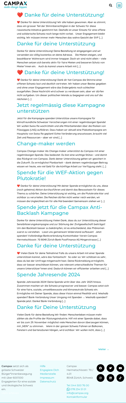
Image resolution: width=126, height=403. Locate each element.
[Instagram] (100, 378)
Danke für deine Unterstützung (56, 44)
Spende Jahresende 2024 (48, 275)
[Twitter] (110, 368)
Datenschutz (48, 381)
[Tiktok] (120, 378)
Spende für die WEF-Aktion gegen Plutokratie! (60, 175)
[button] (119, 5)
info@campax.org (77, 393)
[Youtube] (120, 368)
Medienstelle (48, 373)
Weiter (103, 349)
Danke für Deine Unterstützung (56, 307)
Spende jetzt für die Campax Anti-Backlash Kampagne (59, 210)
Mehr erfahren (10, 393)
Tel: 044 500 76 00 (78, 385)
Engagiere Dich (49, 370)
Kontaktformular (77, 396)
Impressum (47, 377)
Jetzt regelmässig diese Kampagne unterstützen (61, 108)
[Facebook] (100, 368)
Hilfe (42, 366)
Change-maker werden (46, 144)
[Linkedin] (110, 378)
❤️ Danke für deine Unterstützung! (60, 15)
